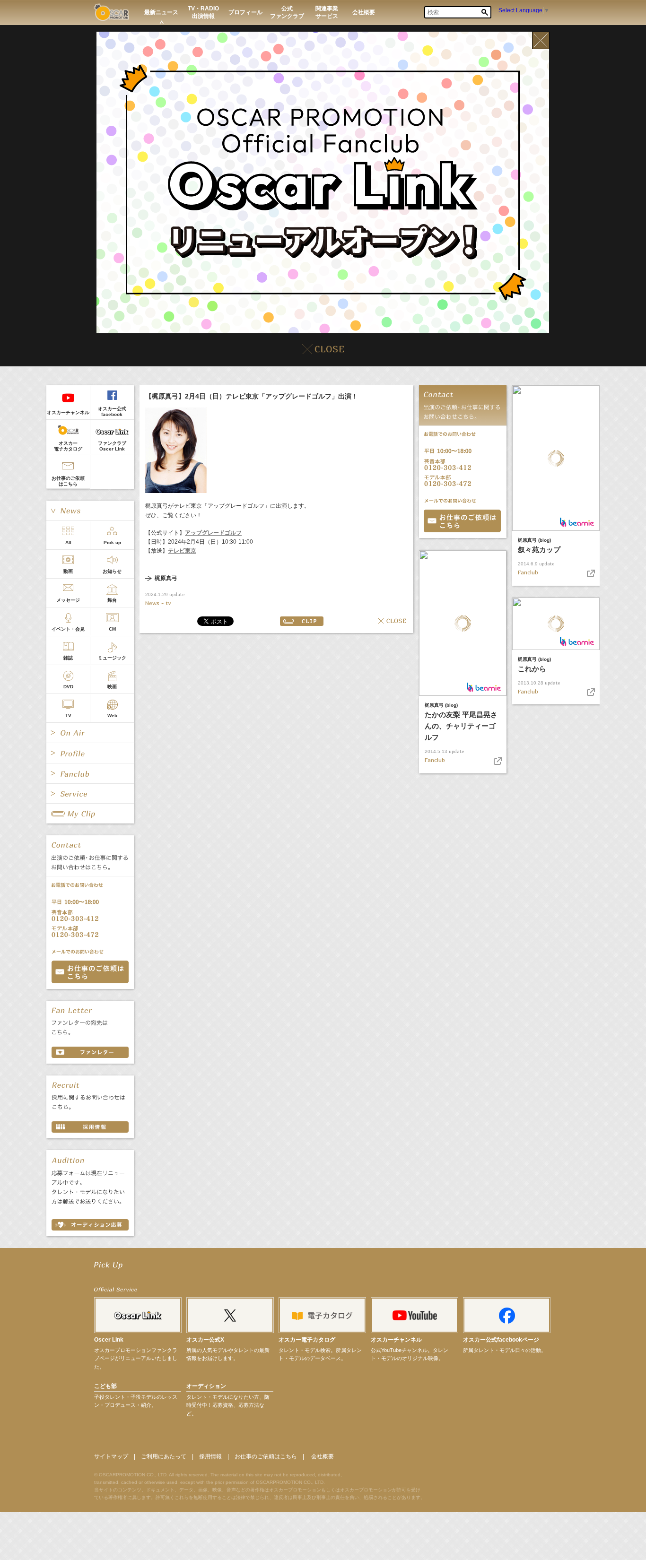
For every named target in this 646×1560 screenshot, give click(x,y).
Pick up (112, 542)
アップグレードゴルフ (213, 532)
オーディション (206, 1386)
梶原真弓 (166, 578)
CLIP (301, 621)
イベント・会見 (68, 629)
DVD (68, 686)
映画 (112, 686)
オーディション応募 (90, 1225)
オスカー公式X (205, 1339)
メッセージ (68, 600)
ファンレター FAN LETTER (90, 1052)
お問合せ (462, 521)
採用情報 (210, 1456)
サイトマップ (111, 1456)
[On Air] (90, 733)
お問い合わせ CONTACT (90, 972)
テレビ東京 (182, 550)
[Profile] (90, 753)
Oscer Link (108, 1339)
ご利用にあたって (163, 1456)
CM (112, 629)
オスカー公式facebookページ (501, 1339)
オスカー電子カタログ (68, 446)
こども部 (105, 1386)
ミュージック (112, 657)
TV (68, 715)
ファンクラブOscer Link (112, 446)
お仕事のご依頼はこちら (68, 481)
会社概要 (322, 1456)
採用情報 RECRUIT (90, 1127)
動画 (68, 571)
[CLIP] (90, 813)
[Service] (90, 794)
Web (112, 715)
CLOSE (392, 621)
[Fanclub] (90, 773)
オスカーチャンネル (68, 412)
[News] (90, 510)
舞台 (112, 600)
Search (484, 12)
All (68, 542)
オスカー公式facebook (112, 411)
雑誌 (68, 657)
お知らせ (112, 571)
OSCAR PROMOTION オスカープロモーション (111, 12)
